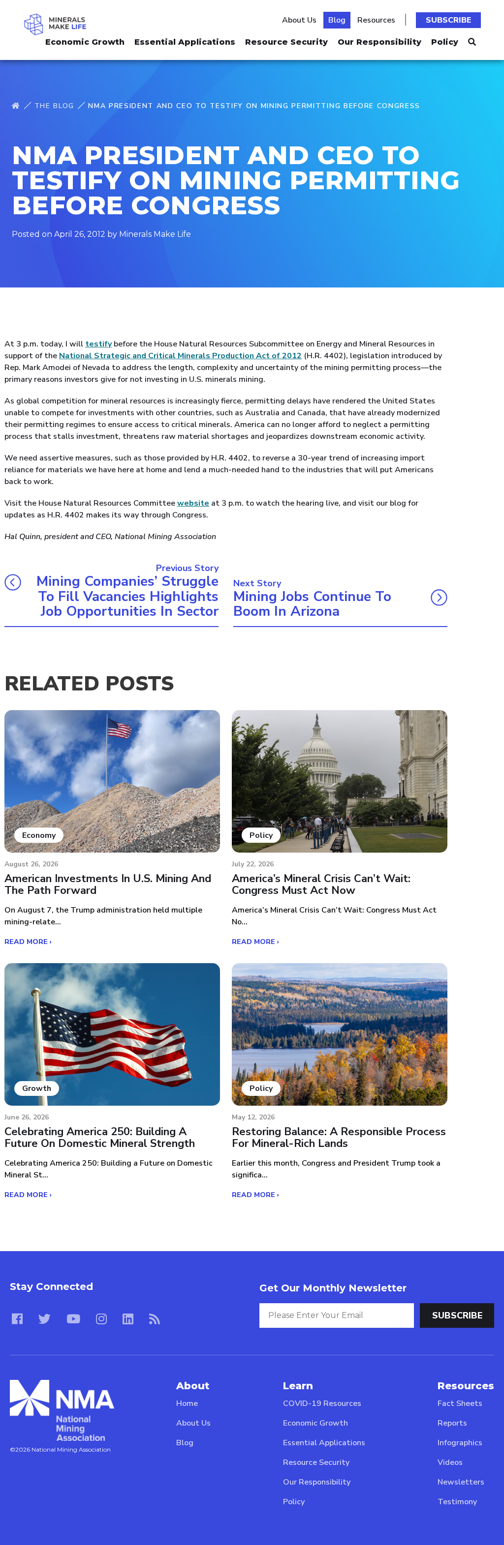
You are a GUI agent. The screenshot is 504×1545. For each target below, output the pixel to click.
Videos (450, 1462)
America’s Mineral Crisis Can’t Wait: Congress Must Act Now (321, 884)
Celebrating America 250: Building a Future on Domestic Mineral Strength (99, 1137)
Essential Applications (184, 42)
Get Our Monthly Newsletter (333, 1288)
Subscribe (448, 20)
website (193, 503)
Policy (444, 42)
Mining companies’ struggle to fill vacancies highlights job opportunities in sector (127, 596)
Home (187, 1403)
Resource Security (286, 42)
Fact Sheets (460, 1403)
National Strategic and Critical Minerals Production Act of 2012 (180, 355)
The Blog (54, 106)
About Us (299, 20)
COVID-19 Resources (322, 1403)
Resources (376, 20)
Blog (337, 20)
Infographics (460, 1442)
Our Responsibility (379, 42)
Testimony (457, 1501)
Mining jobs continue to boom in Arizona (312, 604)
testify (98, 344)
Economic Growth (85, 42)
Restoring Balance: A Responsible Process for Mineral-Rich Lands (339, 1137)
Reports (452, 1423)
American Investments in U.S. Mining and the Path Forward (107, 884)
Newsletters (461, 1482)
